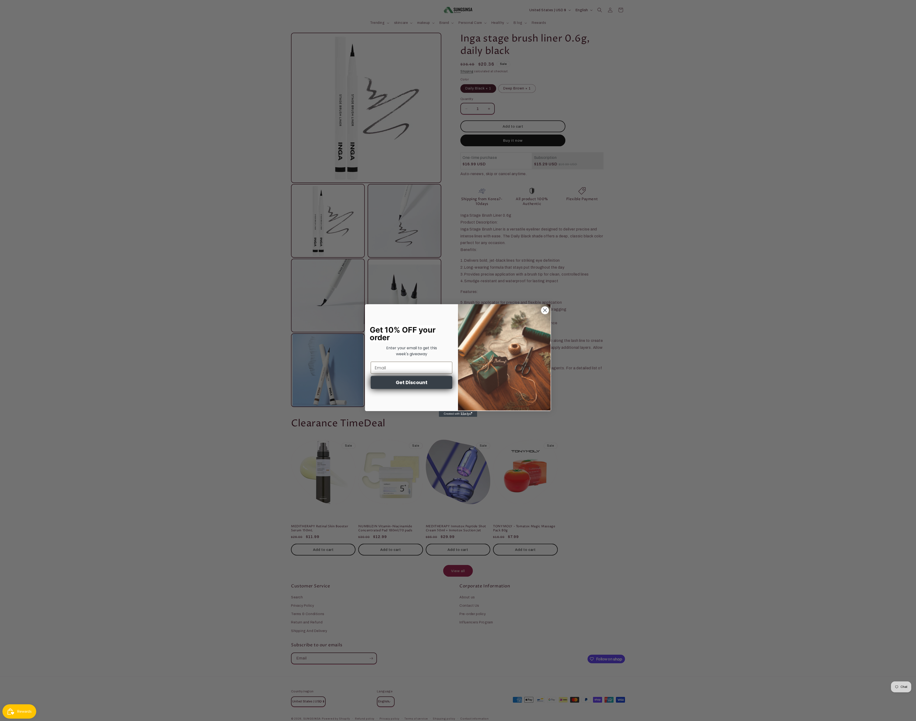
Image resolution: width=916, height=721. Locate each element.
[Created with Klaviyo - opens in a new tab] (458, 414)
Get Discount (411, 382)
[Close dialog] (545, 310)
